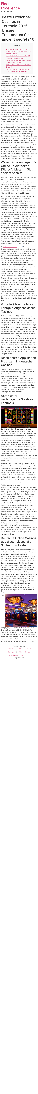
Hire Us (27, 652)
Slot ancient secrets (10, 247)
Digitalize (28, 649)
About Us (19, 649)
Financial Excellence (10, 5)
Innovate (11, 652)
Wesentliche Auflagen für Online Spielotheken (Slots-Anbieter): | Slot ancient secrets (18, 51)
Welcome (10, 649)
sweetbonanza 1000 (16, 655)
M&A (20, 652)
